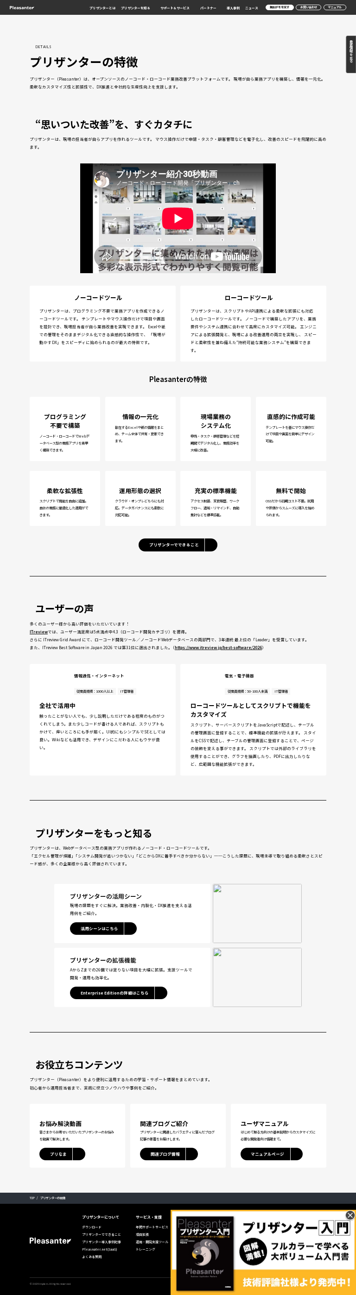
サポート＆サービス (175, 8)
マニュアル (335, 7)
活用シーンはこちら (99, 928)
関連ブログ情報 (165, 1154)
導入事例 (233, 8)
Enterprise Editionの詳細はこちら (115, 992)
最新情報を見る (351, 51)
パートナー (208, 8)
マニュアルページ (267, 1154)
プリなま (58, 1154)
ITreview (39, 631)
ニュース (251, 8)
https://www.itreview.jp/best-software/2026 (218, 647)
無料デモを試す (279, 7)
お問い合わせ (308, 7)
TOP (32, 1198)
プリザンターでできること (174, 544)
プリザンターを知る (135, 8)
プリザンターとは (102, 8)
